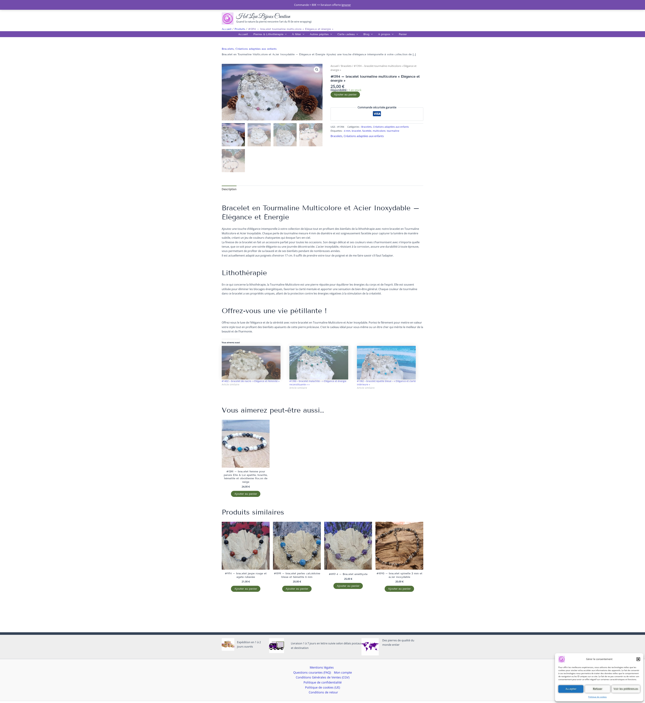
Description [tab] (229, 189)
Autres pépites (319, 34)
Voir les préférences (626, 688)
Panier (403, 34)
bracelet (356, 130)
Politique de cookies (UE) (322, 687)
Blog (366, 34)
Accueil (243, 34)
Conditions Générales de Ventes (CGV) (322, 677)
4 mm (347, 130)
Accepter (570, 688)
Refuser (597, 688)
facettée (366, 130)
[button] (638, 659)
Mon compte (343, 672)
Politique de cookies (597, 696)
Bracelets (228, 48)
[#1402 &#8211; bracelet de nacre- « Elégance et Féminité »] (254, 362)
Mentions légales (322, 667)
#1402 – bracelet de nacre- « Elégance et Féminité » (251, 381)
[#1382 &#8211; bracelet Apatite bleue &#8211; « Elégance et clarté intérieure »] (389, 362)
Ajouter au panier (345, 94)
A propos (384, 34)
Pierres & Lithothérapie (268, 34)
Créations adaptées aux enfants (256, 48)
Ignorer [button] (346, 5)
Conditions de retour (323, 692)
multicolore (379, 130)
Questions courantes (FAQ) (312, 672)
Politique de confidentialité (323, 682)
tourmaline (393, 130)
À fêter (296, 34)
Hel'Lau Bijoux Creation (263, 16)
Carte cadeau (346, 34)
